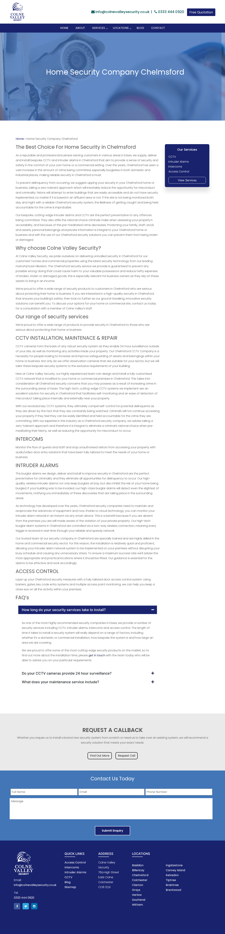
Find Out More (99, 756)
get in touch (97, 655)
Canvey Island (175, 870)
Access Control (75, 862)
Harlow (137, 895)
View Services (187, 180)
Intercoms (72, 867)
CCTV (68, 877)
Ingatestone (174, 865)
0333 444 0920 (170, 11)
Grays (136, 890)
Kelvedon (172, 875)
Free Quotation (201, 12)
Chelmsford (140, 875)
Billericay (138, 870)
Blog (67, 882)
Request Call (126, 756)
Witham (137, 905)
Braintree (172, 885)
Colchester (139, 880)
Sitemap (70, 887)
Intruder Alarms (75, 872)
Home (20, 139)
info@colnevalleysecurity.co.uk (122, 11)
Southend (138, 900)
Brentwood (173, 890)
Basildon (137, 865)
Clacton (137, 885)
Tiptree (171, 880)
